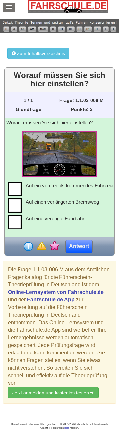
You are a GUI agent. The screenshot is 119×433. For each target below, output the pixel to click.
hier (66, 427)
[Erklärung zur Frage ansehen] (28, 246)
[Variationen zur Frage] (54, 246)
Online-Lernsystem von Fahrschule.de (56, 292)
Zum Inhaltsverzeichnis (40, 53)
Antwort (79, 246)
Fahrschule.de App (51, 299)
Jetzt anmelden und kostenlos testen (51, 392)
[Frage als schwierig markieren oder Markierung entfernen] (41, 246)
